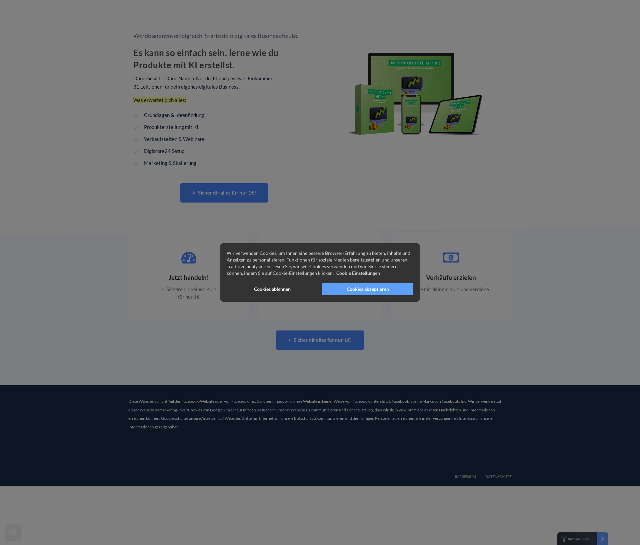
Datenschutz (498, 476)
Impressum (466, 476)
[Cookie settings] (13, 532)
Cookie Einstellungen (358, 273)
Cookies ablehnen (272, 289)
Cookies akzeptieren (368, 289)
